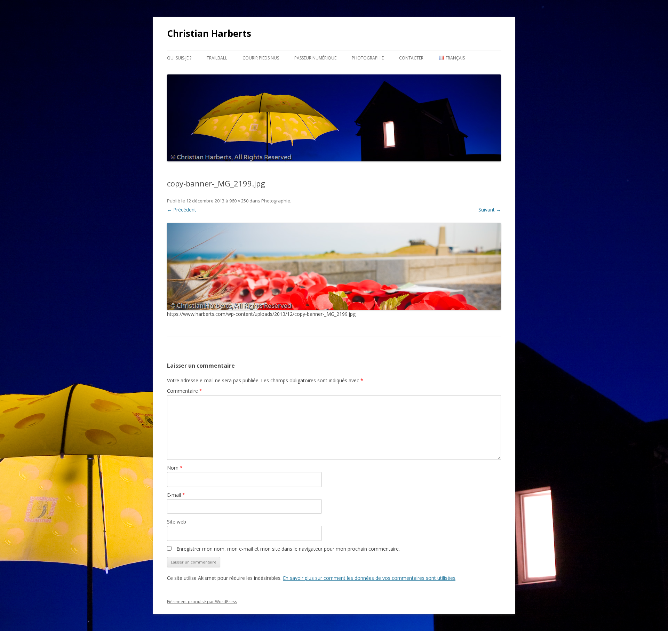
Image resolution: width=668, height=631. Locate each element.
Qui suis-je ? (179, 58)
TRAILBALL (217, 58)
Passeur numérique (315, 58)
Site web (176, 521)
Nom (175, 467)
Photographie (368, 58)
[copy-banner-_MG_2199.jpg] (334, 266)
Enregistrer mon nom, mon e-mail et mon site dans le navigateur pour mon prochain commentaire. (288, 548)
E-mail (176, 495)
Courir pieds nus (260, 58)
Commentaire (184, 391)
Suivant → (489, 209)
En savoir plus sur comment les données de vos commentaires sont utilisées (369, 578)
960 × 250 (238, 201)
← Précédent (181, 209)
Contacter (411, 58)
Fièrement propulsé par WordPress (202, 602)
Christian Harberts (209, 33)
